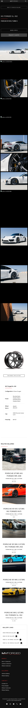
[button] (2, 1)
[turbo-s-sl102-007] (14, 218)
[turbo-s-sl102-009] (14, 237)
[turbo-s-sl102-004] (14, 88)
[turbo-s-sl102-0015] (14, 70)
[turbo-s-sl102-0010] (14, 274)
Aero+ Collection (6, 661)
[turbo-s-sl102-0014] (14, 331)
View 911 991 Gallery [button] (9, 636)
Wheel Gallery (5, 675)
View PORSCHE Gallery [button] (9, 632)
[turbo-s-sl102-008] (14, 181)
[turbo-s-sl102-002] (14, 107)
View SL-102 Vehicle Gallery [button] (11, 643)
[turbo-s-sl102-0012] (14, 293)
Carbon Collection (6, 663)
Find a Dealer (5, 685)
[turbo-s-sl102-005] (14, 162)
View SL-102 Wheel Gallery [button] (11, 639)
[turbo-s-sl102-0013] (14, 312)
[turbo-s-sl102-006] (14, 200)
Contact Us (5, 683)
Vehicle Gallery (6, 673)
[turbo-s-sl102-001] (14, 125)
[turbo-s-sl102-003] (14, 144)
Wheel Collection (6, 666)
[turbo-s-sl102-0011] (14, 255)
